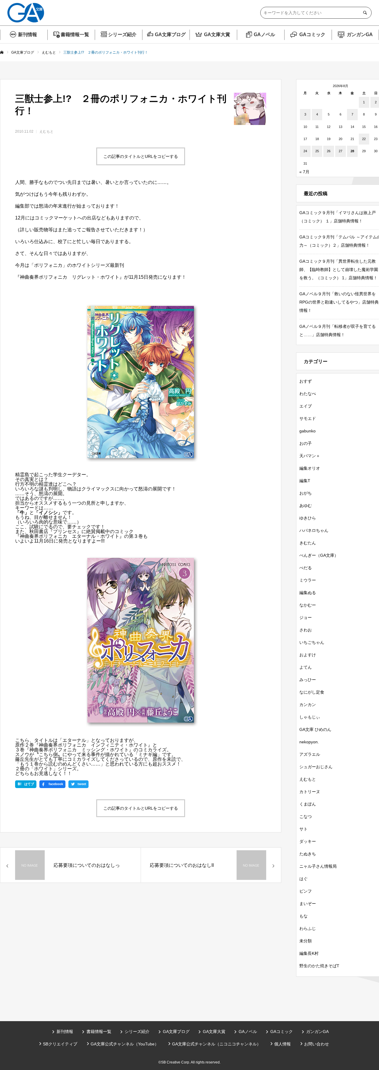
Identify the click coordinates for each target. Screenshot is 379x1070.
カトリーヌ (309, 791)
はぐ (303, 878)
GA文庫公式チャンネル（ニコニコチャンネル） (216, 1044)
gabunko (307, 431)
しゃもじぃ (309, 717)
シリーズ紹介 (122, 34)
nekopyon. (309, 741)
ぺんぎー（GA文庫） (318, 555)
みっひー (307, 679)
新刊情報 (27, 34)
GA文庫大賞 (217, 34)
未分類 (305, 941)
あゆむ (305, 505)
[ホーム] (2, 53)
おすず (305, 381)
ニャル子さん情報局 (318, 866)
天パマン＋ (309, 455)
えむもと (46, 131)
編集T (304, 480)
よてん (305, 667)
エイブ (305, 406)
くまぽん (307, 804)
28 (352, 151)
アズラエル (309, 754)
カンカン (307, 704)
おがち (305, 493)
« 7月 (304, 171)
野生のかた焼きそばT (319, 965)
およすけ (307, 654)
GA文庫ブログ (170, 34)
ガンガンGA (360, 34)
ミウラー (307, 580)
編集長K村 (309, 953)
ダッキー (307, 841)
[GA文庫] (25, 13)
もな (303, 916)
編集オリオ (309, 468)
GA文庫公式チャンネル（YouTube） (125, 1044)
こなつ (305, 816)
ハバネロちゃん (313, 530)
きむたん (307, 542)
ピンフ (305, 891)
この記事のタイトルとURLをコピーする (140, 156)
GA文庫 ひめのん (315, 729)
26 (328, 151)
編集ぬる (307, 592)
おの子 (305, 443)
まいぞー (307, 903)
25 (317, 151)
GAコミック (312, 34)
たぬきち (307, 853)
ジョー (305, 617)
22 (364, 139)
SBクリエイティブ (60, 1044)
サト (303, 829)
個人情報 (282, 1044)
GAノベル (264, 34)
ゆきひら (307, 518)
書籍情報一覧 (75, 34)
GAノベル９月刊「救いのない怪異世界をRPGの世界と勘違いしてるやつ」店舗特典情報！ (339, 302)
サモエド (307, 418)
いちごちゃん (311, 642)
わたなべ (307, 393)
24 (305, 151)
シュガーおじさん (316, 766)
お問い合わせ (316, 1044)
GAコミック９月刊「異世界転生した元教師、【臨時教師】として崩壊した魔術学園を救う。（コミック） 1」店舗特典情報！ (338, 269)
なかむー (307, 605)
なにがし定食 (311, 692)
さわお (305, 630)
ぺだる (305, 567)
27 (340, 151)
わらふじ (307, 928)
